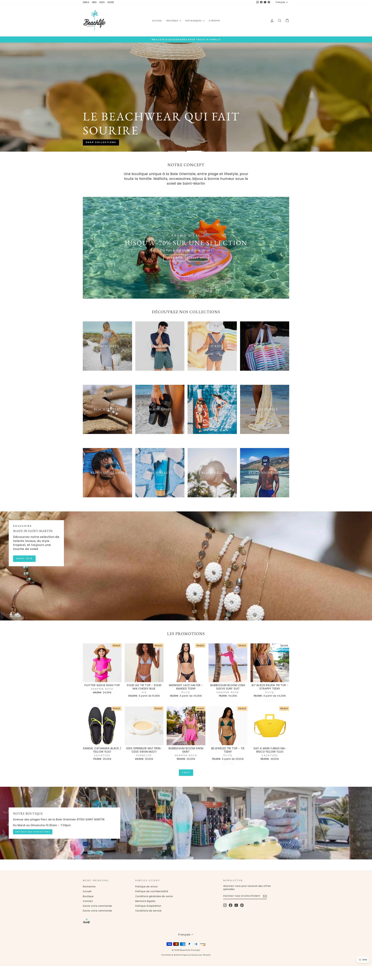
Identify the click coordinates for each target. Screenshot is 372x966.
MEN (94, 2)
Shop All (198, 257)
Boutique (172, 20)
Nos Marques (193, 20)
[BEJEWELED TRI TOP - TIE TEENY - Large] (231, 763)
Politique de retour (146, 886)
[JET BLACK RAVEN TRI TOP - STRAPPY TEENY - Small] (265, 700)
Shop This (175, 257)
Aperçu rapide (102, 678)
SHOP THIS (24, 558)
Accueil (157, 20)
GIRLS (86, 2)
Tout (186, 772)
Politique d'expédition (148, 905)
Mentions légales (145, 901)
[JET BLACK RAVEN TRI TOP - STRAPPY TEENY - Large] (273, 700)
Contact (88, 901)
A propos (214, 20)
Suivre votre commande (97, 905)
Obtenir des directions (32, 832)
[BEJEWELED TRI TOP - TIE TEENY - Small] (224, 763)
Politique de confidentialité (151, 891)
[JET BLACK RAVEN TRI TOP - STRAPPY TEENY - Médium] (269, 700)
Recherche (89, 886)
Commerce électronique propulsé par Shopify (186, 955)
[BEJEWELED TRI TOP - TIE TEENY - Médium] (228, 763)
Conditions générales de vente (154, 896)
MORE (111, 2)
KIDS (102, 2)
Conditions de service (148, 910)
